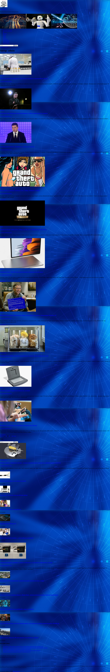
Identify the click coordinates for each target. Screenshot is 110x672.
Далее (14, 436)
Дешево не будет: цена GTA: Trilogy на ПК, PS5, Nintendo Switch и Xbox (23, 229)
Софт (4, 37)
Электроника (6, 41)
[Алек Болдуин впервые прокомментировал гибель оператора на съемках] (55, 99)
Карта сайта (6, 43)
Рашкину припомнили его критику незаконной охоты (17, 649)
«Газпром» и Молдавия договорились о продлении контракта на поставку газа (23, 646)
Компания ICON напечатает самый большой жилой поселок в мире (22, 580)
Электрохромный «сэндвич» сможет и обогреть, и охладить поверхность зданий (26, 562)
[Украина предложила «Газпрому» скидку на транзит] (55, 132)
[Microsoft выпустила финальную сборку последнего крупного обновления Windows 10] (55, 297)
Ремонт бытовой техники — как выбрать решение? (17, 538)
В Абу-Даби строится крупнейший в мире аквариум (17, 609)
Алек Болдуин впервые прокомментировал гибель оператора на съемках (24, 113)
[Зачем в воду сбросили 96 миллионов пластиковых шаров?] (5, 634)
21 (9, 436)
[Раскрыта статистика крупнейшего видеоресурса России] (55, 411)
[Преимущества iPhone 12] (5, 520)
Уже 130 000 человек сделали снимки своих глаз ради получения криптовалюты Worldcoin (29, 623)
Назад (1, 436)
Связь (4, 36)
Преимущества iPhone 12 (8, 523)
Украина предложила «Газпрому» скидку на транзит (17, 146)
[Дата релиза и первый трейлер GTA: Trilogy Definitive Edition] (55, 172)
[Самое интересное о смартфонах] (5, 506)
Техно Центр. (3, 9)
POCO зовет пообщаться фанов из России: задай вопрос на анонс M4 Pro (21, 650)
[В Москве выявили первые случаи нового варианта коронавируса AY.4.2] (55, 64)
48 (12, 436)
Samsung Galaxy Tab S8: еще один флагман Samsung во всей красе (21, 272)
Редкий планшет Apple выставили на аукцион (15, 390)
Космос (5, 33)
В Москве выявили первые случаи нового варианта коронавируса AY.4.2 (24, 78)
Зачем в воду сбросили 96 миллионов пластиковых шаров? (19, 637)
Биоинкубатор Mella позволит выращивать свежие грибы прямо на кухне (24, 356)
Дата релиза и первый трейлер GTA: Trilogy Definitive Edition (20, 190)
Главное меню (3, 47)
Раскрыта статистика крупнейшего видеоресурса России (18, 425)
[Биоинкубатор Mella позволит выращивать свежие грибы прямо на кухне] (55, 338)
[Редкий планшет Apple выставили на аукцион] (55, 376)
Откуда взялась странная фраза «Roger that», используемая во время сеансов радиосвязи (29, 595)
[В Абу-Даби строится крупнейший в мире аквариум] (5, 606)
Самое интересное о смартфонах (10, 509)
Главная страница (7, 30)
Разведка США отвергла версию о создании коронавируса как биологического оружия (25, 647)
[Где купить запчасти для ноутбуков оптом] (5, 492)
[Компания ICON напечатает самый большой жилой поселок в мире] (5, 577)
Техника (5, 38)
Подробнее (3, 87)
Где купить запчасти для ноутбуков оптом (13, 495)
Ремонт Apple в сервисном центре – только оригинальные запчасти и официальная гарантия (30, 463)
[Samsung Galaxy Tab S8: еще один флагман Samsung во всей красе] (55, 253)
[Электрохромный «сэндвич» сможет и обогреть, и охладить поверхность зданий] (13, 558)
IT (3, 32)
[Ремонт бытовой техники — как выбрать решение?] (5, 535)
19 (6, 436)
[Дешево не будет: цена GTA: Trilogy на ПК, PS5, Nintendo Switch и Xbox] (55, 213)
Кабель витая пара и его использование (13, 481)
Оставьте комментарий (6, 81)
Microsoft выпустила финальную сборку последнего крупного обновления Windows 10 (28, 315)
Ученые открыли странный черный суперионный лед (17, 651)
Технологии (6, 40)
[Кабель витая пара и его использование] (5, 478)
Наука (4, 34)
